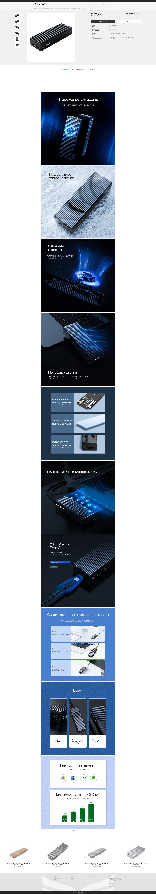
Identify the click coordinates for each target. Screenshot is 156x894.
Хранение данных (44, 8)
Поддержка (100, 4)
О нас (107, 4)
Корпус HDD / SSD (51, 8)
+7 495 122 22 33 (112, 883)
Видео (54, 881)
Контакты (114, 4)
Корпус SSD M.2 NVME (58, 8)
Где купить (120, 4)
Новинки (83, 4)
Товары (40, 8)
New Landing (36, 8)
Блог (95, 4)
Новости (72, 878)
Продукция (89, 4)
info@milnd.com (112, 886)
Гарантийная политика (57, 882)
